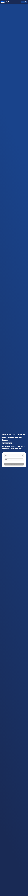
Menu (22, 1)
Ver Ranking (8, 443)
